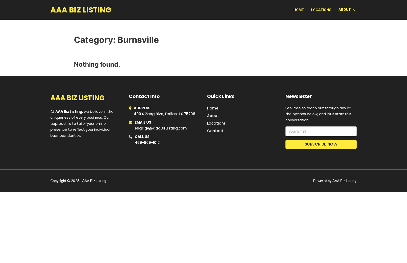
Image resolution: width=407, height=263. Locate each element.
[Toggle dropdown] (355, 10)
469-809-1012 (147, 142)
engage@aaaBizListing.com (161, 128)
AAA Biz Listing (80, 9)
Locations (321, 10)
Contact (215, 131)
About (213, 115)
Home (298, 10)
